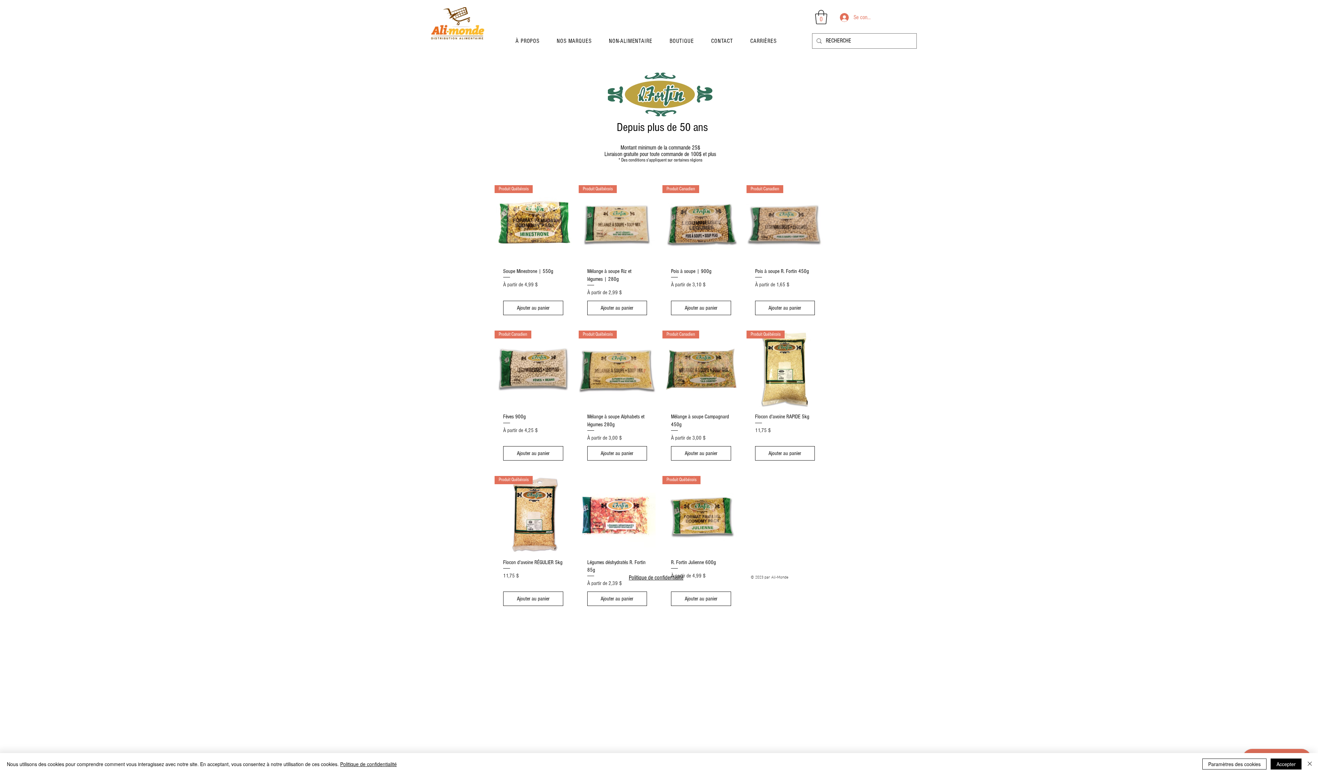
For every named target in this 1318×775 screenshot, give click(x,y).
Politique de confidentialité (656, 577)
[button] (574, 41)
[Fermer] (1310, 764)
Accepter (1286, 764)
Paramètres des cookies (1234, 764)
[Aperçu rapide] (617, 514)
